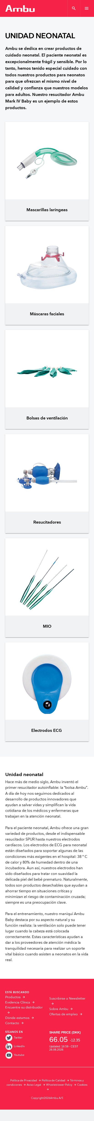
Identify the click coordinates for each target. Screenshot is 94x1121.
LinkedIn (19, 1046)
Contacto (12, 1023)
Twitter (18, 1037)
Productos (13, 997)
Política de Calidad (53, 1080)
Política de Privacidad (23, 1080)
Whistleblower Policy (59, 1085)
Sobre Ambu (58, 1009)
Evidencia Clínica (17, 1002)
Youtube (19, 1055)
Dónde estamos (17, 1018)
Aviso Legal (34, 1085)
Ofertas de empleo (63, 1014)
